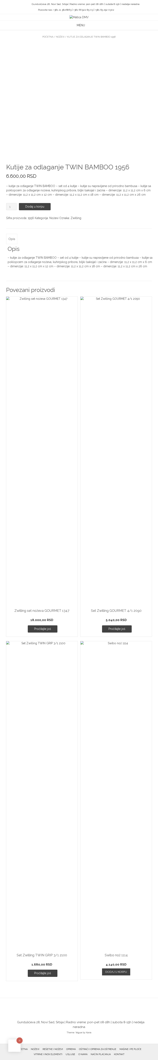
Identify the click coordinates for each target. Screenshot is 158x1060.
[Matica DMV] (79, 17)
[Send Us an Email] (20, 4)
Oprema (71, 1049)
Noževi (60, 37)
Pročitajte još (42, 628)
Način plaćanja (101, 1054)
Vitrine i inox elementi (48, 1054)
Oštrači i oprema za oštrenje (97, 1049)
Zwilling (76, 218)
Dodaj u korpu (34, 206)
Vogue (79, 1032)
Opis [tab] (11, 239)
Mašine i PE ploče (130, 1049)
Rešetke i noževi (53, 1049)
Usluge (70, 1054)
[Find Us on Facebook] (24, 4)
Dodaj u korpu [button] (116, 971)
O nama (82, 1054)
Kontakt (119, 1054)
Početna (47, 37)
